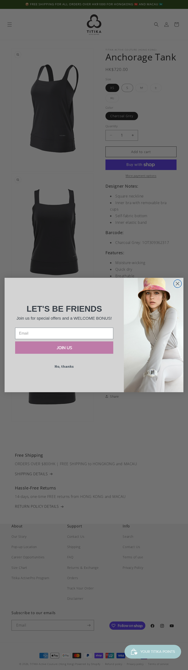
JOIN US (64, 347)
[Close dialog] (178, 284)
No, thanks (64, 366)
